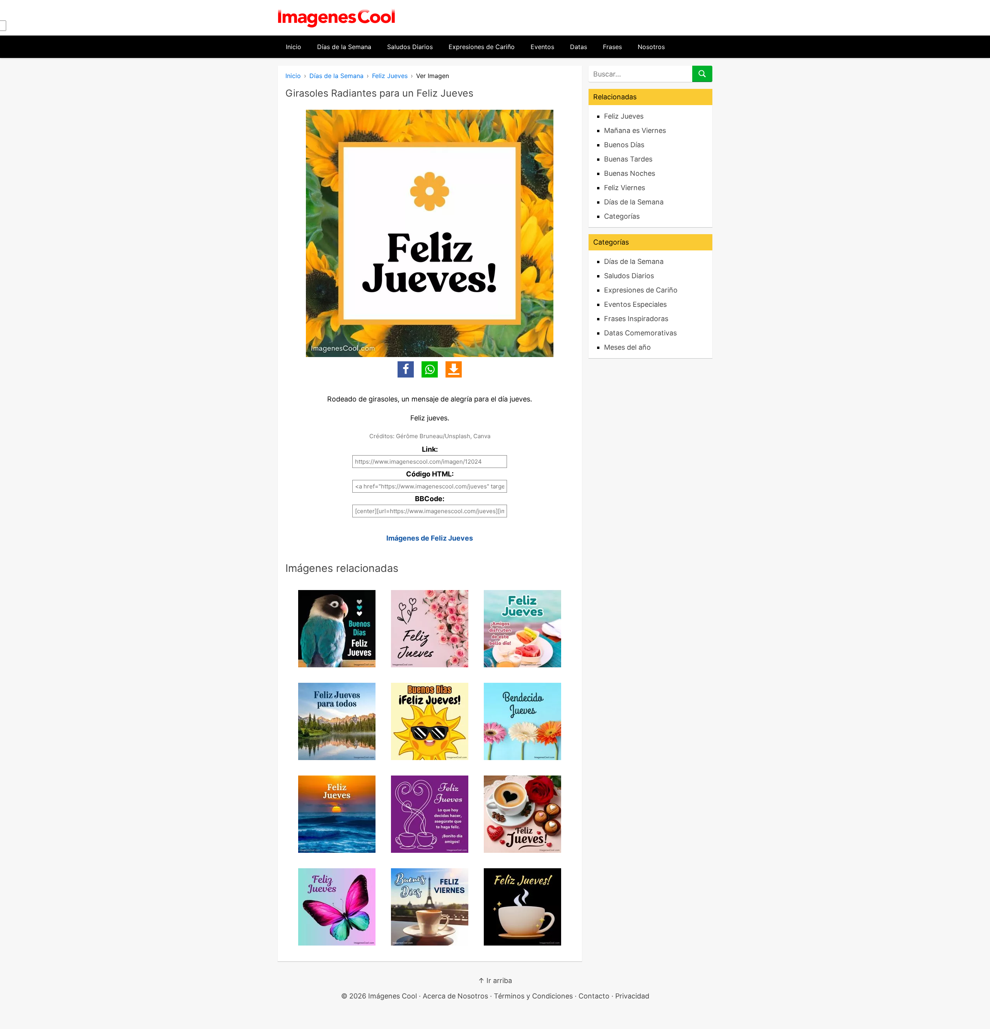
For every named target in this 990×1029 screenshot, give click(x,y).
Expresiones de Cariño (482, 47)
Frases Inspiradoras (636, 319)
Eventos (542, 47)
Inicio (293, 47)
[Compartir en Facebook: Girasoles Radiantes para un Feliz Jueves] (406, 369)
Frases (612, 47)
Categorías (622, 216)
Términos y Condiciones (533, 996)
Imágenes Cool (392, 996)
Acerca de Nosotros (455, 996)
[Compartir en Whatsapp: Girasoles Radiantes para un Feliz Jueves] (430, 369)
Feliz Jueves (390, 76)
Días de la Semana (344, 47)
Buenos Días (624, 145)
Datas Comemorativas (640, 333)
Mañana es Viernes (635, 130)
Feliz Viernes (624, 188)
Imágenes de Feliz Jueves (429, 538)
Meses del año (627, 347)
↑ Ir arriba (495, 980)
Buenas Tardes (628, 159)
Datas (578, 47)
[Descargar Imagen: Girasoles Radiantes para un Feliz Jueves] (454, 369)
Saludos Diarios (410, 47)
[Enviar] (702, 74)
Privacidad (632, 996)
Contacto (594, 996)
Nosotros (651, 47)
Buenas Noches (629, 173)
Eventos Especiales (635, 304)
